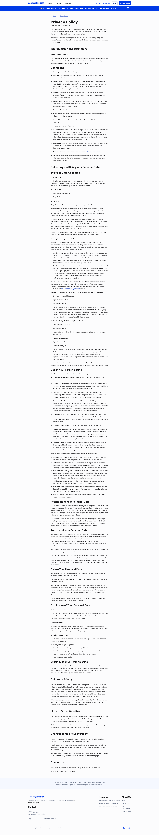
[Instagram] (129, 828)
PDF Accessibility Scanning (108, 806)
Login (114, 3)
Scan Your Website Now (103, 3)
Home (54, 16)
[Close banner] (128, 8)
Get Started (126, 809)
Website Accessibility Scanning (109, 801)
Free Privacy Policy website (70, 289)
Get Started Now (125, 3)
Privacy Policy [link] (64, 16)
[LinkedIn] (124, 828)
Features (49, 3)
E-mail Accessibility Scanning (109, 803)
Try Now (113, 8)
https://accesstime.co (93, 152)
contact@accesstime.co (35, 820)
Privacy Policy (126, 811)
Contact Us (68, 3)
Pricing (59, 3)
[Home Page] (36, 3)
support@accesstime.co (51, 820)
